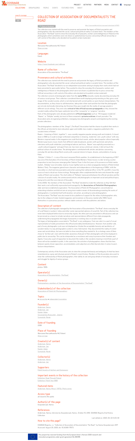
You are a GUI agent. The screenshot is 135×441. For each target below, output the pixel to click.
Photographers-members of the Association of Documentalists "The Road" (65, 283)
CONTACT (114, 4)
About (79, 8)
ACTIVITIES (87, 4)
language (127, 4)
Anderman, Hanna (44, 307)
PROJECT (77, 4)
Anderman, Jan (43, 310)
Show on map (42, 48)
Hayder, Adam (43, 312)
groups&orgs (34, 8)
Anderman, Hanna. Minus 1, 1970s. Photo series (55, 389)
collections (20, 8)
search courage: (21, 15)
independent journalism (58, 299)
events (55, 8)
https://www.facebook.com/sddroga (51, 64)
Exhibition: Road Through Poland (49, 378)
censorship (43, 299)
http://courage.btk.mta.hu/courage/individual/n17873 (102, 25)
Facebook (121, 4)
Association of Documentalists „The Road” (53, 275)
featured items (67, 8)
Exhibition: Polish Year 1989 (48, 381)
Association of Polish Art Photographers (52, 291)
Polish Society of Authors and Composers (53, 370)
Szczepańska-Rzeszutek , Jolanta (50, 315)
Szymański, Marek (44, 317)
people (46, 8)
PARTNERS (98, 4)
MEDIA (106, 4)
